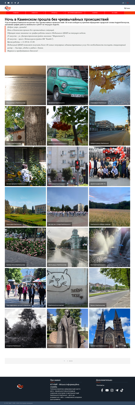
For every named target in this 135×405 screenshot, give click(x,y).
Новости (35, 13)
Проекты (54, 13)
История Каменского (75, 13)
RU (128, 3)
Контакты (100, 385)
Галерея (94, 13)
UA (123, 3)
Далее (70, 361)
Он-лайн (114, 13)
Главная (15, 13)
